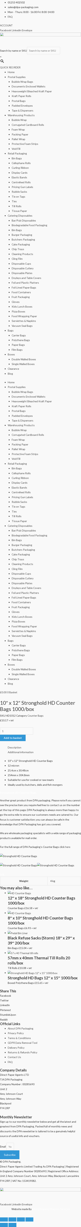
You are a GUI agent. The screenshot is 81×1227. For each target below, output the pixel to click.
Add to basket (13, 737)
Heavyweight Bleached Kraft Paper (32, 91)
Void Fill (16, 148)
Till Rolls (16, 206)
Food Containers (21, 292)
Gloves (16, 301)
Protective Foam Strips (25, 143)
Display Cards (20, 172)
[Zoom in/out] (4, 1219)
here (67, 846)
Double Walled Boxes (24, 359)
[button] (40, 995)
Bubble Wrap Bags (22, 81)
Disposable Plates (22, 273)
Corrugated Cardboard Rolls (28, 124)
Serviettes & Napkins (24, 320)
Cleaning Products (22, 254)
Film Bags (17, 349)
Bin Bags (17, 158)
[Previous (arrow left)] (4, 1225)
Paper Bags (18, 344)
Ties (14, 201)
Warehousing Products (21, 115)
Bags (11, 330)
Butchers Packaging (23, 239)
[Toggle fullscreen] (12, 1219)
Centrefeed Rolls (21, 182)
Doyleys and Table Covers (26, 277)
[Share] (21, 1219)
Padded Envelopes (22, 105)
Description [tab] (14, 747)
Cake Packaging (21, 244)
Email (3, 1146)
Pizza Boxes (18, 311)
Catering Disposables (20, 215)
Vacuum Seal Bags (22, 325)
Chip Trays (18, 249)
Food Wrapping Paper (24, 316)
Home (11, 72)
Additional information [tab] (21, 752)
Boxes (11, 354)
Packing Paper (20, 134)
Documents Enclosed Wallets (28, 86)
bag (2, 874)
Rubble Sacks (19, 191)
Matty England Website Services (51, 1209)
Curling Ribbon (20, 167)
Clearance (13, 368)
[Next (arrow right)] (12, 1225)
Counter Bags (36, 715)
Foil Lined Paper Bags (24, 287)
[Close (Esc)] (29, 1219)
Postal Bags (19, 100)
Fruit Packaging (21, 297)
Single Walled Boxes (23, 364)
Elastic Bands (19, 177)
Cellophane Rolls (21, 163)
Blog (10, 373)
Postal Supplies (17, 77)
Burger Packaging (22, 234)
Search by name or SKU (13, 50)
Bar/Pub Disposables (24, 220)
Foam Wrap (18, 129)
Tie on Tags (18, 196)
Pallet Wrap (18, 139)
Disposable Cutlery (23, 268)
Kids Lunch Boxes (22, 306)
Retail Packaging (17, 153)
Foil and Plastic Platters (25, 282)
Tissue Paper (19, 210)
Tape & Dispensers (22, 110)
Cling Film (17, 258)
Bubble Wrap (19, 119)
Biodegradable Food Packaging (29, 225)
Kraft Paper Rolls (21, 96)
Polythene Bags (21, 340)
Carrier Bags (19, 335)
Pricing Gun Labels (22, 187)
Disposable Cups (21, 263)
